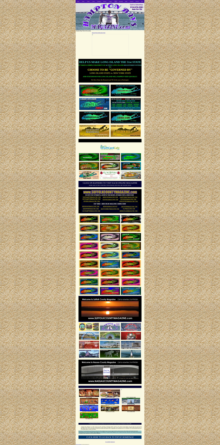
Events (93, 1)
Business (104, 1)
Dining (88, 1)
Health (126, 1)
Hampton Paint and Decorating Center (98, 32)
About (83, 1)
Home (78, 1)
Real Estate (121, 1)
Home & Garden (116, 1)
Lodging (110, 1)
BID (142, 1)
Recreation (99, 1)
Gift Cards (137, 1)
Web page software (78, 444)
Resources (131, 1)
